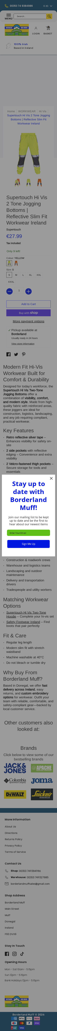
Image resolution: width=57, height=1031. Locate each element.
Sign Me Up (28, 544)
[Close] (51, 478)
